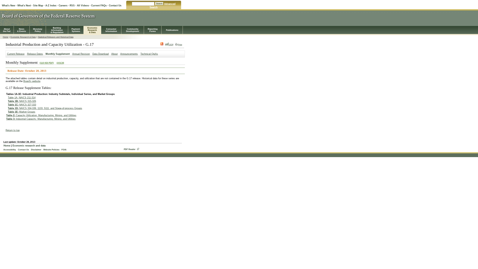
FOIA (63, 150)
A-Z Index (50, 5)
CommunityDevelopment (132, 30)
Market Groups (21, 111)
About (114, 53)
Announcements (129, 53)
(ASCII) (60, 63)
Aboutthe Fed (6, 30)
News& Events (21, 30)
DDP (171, 45)
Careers (63, 5)
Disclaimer (36, 150)
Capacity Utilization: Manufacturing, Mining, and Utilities (41, 115)
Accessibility (9, 150)
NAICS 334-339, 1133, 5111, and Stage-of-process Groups (45, 108)
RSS (72, 5)
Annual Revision (81, 53)
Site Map (38, 5)
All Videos (83, 5)
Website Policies (51, 150)
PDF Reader (129, 149)
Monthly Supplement (58, 53)
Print (180, 45)
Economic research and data (29, 145)
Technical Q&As (149, 53)
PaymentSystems (76, 30)
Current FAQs (99, 5)
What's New (8, 5)
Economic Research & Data (23, 37)
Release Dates (35, 53)
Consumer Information (111, 30)
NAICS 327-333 (22, 104)
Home (5, 37)
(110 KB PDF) (47, 63)
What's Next (24, 5)
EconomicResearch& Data (92, 30)
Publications (172, 30)
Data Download (100, 53)
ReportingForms (153, 30)
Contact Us (115, 5)
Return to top (13, 130)
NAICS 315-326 (22, 101)
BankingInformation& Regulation (57, 30)
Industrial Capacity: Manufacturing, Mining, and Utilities (41, 119)
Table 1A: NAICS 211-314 (21, 97)
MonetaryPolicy (37, 30)
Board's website (31, 81)
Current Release (15, 53)
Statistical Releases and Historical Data (55, 37)
